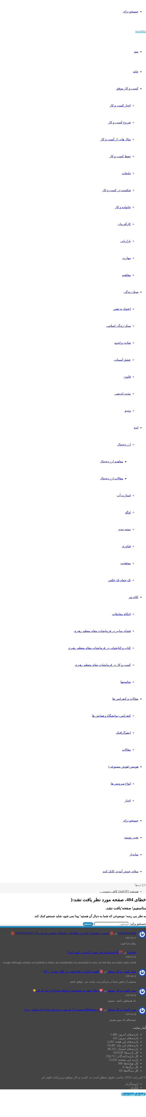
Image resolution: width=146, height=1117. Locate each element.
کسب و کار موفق (127, 88)
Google (131, 952)
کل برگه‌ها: (131, 1067)
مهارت (126, 258)
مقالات (126, 749)
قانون (127, 376)
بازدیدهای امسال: (127, 1049)
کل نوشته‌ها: (130, 1063)
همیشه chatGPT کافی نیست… (119, 891)
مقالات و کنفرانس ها (125, 698)
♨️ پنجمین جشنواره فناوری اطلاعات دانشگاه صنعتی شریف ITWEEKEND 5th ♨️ (62, 933)
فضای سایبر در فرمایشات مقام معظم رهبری (102, 631)
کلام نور (133, 597)
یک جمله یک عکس (119, 580)
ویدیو (128, 410)
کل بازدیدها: (130, 1052)
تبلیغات (126, 173)
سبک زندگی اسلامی (118, 325)
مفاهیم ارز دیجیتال (111, 461)
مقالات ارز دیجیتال (111, 478)
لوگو (128, 512)
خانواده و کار (123, 207)
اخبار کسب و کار (120, 105)
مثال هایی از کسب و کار (115, 139)
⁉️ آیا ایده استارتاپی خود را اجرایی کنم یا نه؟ (95, 952)
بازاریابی (125, 241)
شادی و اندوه (122, 342)
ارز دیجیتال (124, 444)
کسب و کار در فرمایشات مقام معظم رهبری (103, 665)
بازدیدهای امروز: (127, 1034)
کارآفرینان (124, 224)
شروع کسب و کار (119, 122)
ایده (136, 427)
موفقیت (126, 563)
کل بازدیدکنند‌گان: (127, 1056)
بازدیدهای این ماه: (127, 1045)
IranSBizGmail (127, 933)
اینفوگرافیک (123, 732)
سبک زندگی (131, 292)
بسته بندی (124, 529)
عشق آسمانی (122, 359)
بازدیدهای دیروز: (127, 1038)
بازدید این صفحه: (127, 1059)
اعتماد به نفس (122, 308)
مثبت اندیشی (122, 393)
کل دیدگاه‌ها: (130, 1070)
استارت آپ (124, 495)
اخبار (128, 800)
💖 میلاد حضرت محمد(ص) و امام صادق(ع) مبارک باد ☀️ (68, 990)
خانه (135, 71)
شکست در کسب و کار (116, 190)
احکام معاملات (121, 614)
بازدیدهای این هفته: (126, 1041)
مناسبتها (126, 681)
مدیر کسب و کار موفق (121, 971)
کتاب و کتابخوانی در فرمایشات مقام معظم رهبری (99, 648)
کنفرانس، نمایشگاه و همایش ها (111, 715)
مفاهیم (126, 275)
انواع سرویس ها (121, 783)
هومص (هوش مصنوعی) (123, 766)
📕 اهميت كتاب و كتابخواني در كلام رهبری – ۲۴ (73, 971)
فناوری (126, 546)
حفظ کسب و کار (120, 156)
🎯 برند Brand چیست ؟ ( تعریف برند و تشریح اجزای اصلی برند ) (63, 1009)
